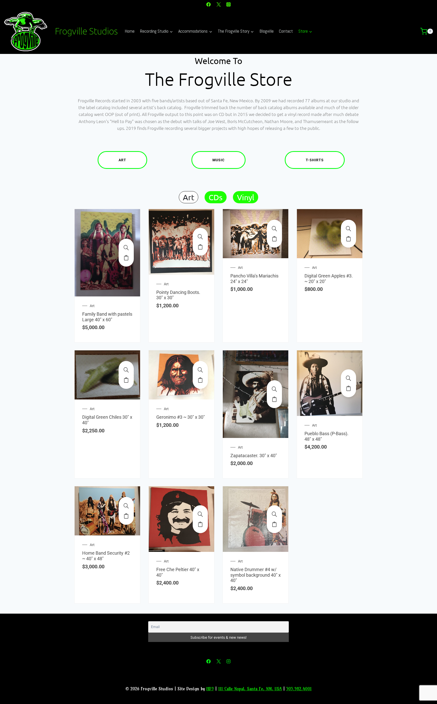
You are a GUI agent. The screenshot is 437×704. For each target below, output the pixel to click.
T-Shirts (315, 160)
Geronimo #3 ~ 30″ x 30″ (180, 417)
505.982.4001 (299, 688)
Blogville (266, 31)
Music (218, 160)
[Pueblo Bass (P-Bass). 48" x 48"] (348, 378)
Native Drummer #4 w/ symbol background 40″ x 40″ (255, 575)
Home (130, 31)
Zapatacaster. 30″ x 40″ (253, 455)
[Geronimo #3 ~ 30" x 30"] (200, 370)
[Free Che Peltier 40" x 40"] (200, 514)
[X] (218, 4)
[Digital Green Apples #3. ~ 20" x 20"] (348, 228)
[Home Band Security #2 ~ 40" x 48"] (126, 506)
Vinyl (245, 197)
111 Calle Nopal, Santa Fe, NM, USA (250, 688)
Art (122, 160)
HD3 (210, 688)
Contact (286, 31)
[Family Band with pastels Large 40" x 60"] (126, 247)
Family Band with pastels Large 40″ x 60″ (107, 316)
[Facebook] (208, 4)
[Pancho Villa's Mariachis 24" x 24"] (274, 228)
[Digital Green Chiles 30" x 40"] (126, 370)
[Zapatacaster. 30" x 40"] (274, 389)
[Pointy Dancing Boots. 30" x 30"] (200, 236)
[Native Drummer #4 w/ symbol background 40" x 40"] (274, 514)
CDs (216, 197)
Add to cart (126, 258)
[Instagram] (228, 4)
